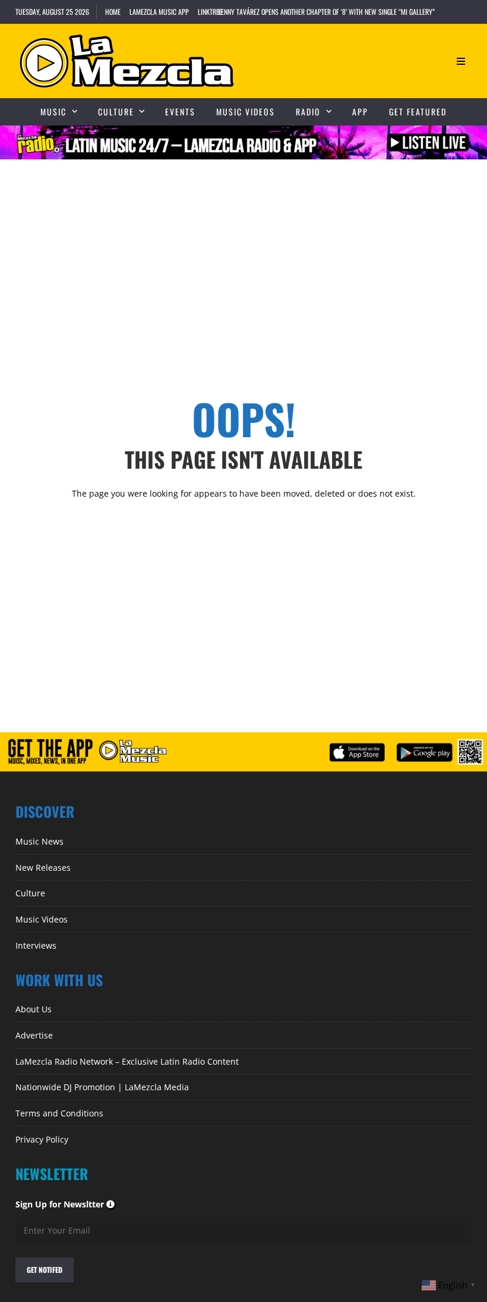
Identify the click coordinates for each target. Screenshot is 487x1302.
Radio (308, 111)
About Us (33, 1009)
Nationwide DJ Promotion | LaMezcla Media (102, 1087)
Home (113, 12)
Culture (116, 111)
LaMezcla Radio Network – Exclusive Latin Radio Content (127, 1061)
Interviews (35, 945)
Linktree (210, 12)
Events (180, 111)
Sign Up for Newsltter (65, 1204)
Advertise (34, 1035)
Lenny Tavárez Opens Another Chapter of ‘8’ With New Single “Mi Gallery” (326, 12)
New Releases (43, 867)
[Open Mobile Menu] (461, 61)
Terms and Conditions (59, 1113)
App (360, 111)
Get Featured (418, 111)
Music (53, 111)
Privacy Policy (41, 1139)
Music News (39, 841)
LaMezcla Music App (159, 12)
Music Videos (245, 111)
